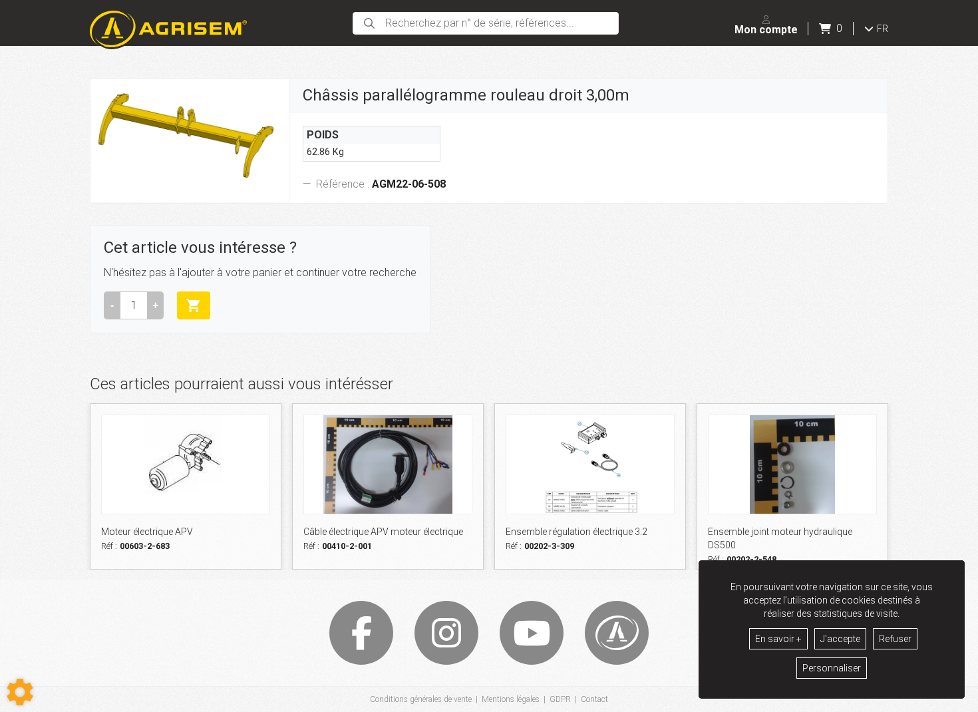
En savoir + (778, 638)
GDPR (560, 699)
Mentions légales (511, 699)
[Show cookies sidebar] (20, 692)
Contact (594, 699)
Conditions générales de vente (421, 699)
